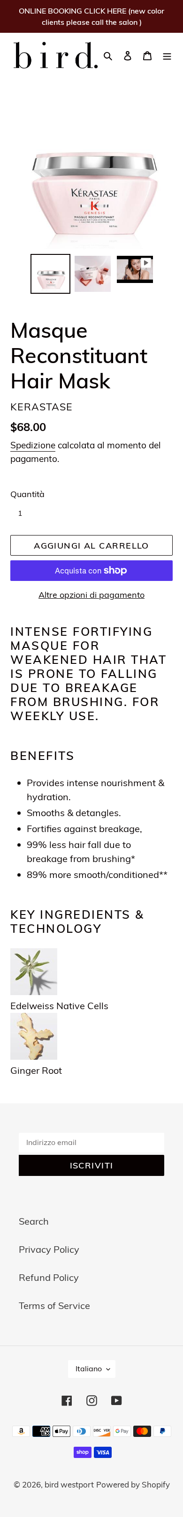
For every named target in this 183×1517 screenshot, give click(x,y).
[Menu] (167, 55)
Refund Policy (49, 1277)
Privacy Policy (49, 1249)
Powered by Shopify (133, 1484)
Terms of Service (54, 1305)
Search (34, 1221)
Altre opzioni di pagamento (91, 594)
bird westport (69, 1484)
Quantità (27, 494)
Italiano (89, 1368)
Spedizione (32, 445)
